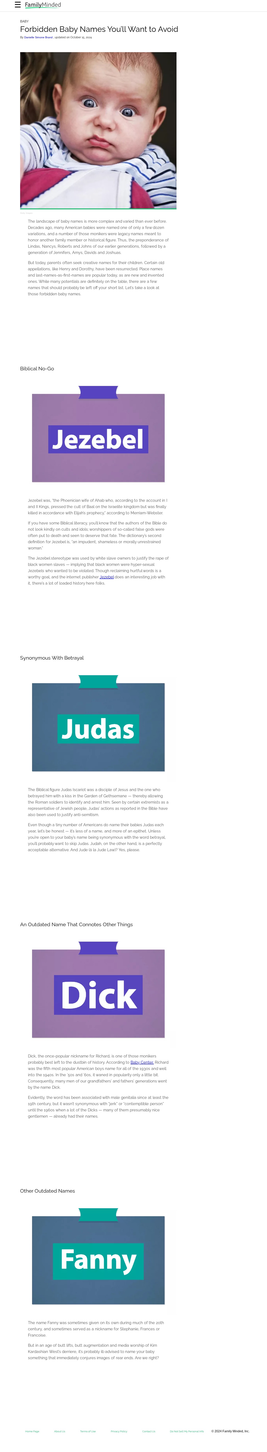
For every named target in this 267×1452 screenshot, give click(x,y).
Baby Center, (142, 1062)
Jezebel (107, 577)
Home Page (32, 1431)
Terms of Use (88, 1431)
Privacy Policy (119, 1431)
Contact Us (148, 1431)
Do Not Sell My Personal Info (187, 1431)
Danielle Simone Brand (38, 37)
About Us (59, 1431)
